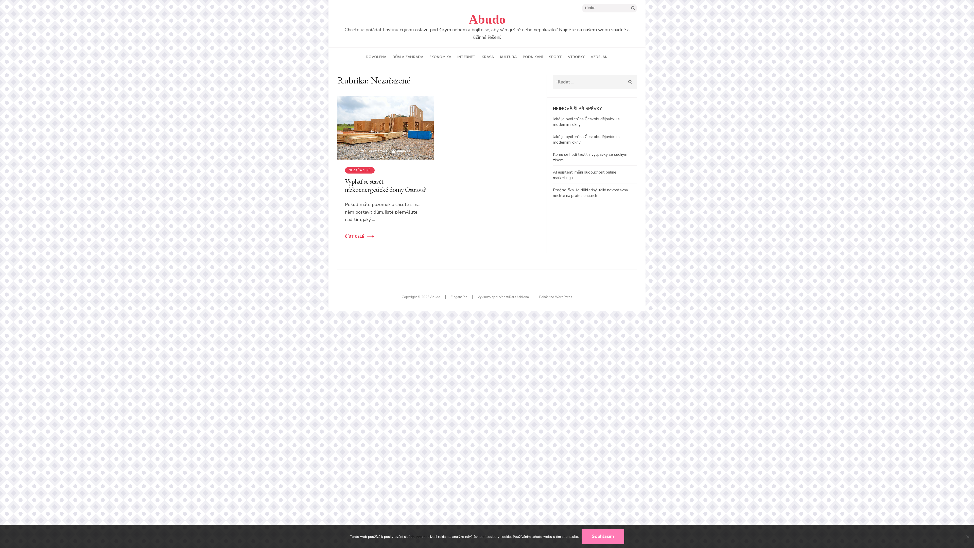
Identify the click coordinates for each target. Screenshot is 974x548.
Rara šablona (519, 297)
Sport (555, 57)
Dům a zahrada (407, 57)
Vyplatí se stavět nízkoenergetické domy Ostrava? (385, 185)
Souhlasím (603, 536)
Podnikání (533, 57)
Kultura (508, 57)
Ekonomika (440, 57)
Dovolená (376, 57)
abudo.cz (403, 151)
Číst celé (354, 236)
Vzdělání (599, 57)
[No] (967, 536)
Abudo (487, 19)
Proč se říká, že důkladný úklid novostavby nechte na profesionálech (590, 192)
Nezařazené (360, 170)
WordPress (563, 297)
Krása (488, 57)
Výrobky (576, 57)
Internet (466, 57)
